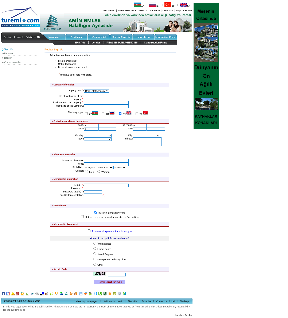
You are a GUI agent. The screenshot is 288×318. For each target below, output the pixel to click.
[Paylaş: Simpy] (56, 295)
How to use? (109, 10)
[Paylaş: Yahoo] (13, 295)
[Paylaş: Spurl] (81, 295)
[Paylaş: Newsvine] (105, 295)
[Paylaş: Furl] (76, 295)
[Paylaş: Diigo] (95, 295)
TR (173, 6)
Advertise (155, 10)
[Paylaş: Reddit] (47, 295)
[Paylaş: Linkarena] (27, 295)
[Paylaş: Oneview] (22, 295)
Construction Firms (155, 42)
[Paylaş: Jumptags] (52, 295)
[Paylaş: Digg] (37, 295)
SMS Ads (79, 42)
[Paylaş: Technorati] (100, 295)
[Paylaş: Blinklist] (85, 295)
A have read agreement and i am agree (112, 231)
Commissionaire (12, 62)
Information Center (165, 37)
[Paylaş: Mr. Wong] (18, 295)
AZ (142, 6)
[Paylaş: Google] (8, 295)
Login (18, 37)
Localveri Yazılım (183, 315)
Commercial (99, 37)
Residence (76, 37)
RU (157, 6)
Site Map (187, 10)
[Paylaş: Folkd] (32, 295)
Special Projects (121, 37)
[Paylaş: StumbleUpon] (61, 295)
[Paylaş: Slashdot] (66, 295)
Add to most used (127, 10)
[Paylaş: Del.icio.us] (42, 295)
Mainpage (53, 37)
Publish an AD (33, 37)
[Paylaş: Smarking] (119, 295)
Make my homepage (86, 301)
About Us (143, 10)
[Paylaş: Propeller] (71, 295)
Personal (8, 53)
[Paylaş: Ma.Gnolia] (115, 295)
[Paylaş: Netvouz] (124, 295)
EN (188, 6)
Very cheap (144, 37)
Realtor (8, 58)
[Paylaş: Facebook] (3, 295)
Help (178, 10)
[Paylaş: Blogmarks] (90, 295)
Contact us (168, 10)
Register (8, 37)
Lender (96, 42)
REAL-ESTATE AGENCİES (122, 42)
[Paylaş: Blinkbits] (110, 295)
